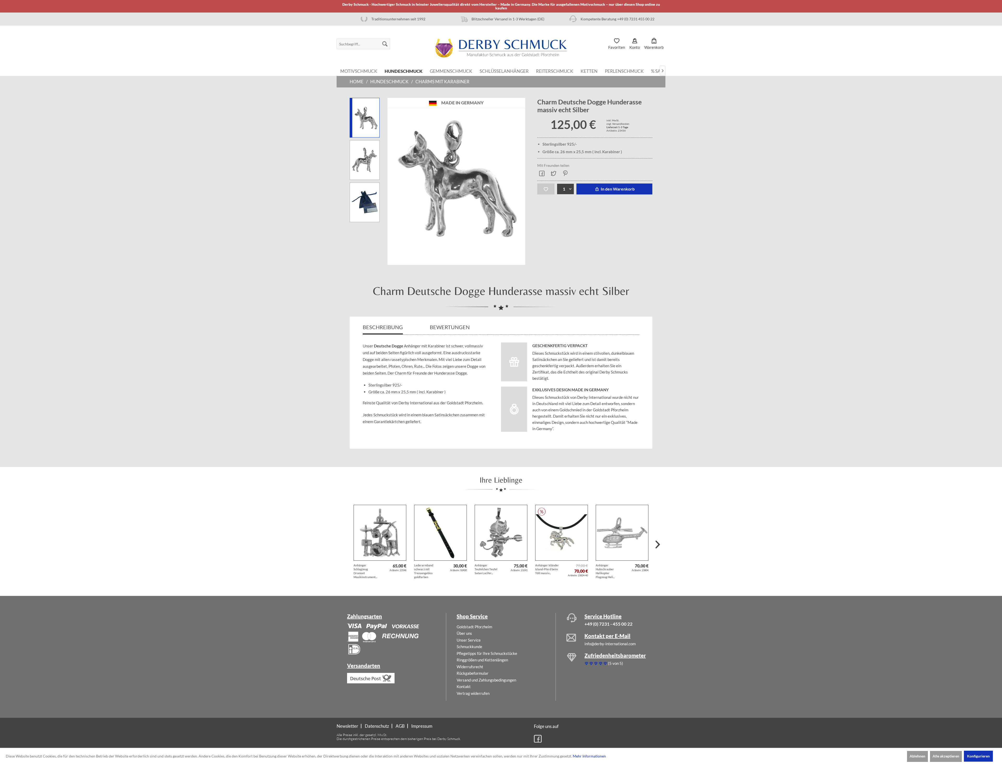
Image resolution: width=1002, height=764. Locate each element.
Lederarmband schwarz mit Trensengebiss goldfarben (423, 571)
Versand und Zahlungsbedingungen (486, 680)
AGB (400, 726)
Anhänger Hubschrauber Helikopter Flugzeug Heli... (605, 571)
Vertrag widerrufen (473, 693)
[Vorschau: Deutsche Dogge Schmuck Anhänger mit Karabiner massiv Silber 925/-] (365, 118)
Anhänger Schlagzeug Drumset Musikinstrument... (365, 571)
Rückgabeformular (472, 673)
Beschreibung (383, 327)
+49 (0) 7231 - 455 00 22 (608, 624)
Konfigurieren (978, 756)
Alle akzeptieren (946, 756)
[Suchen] (385, 44)
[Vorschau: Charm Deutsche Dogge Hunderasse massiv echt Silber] (365, 160)
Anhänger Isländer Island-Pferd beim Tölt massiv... (547, 569)
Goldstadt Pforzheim (474, 626)
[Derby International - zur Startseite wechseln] (501, 48)
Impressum (421, 726)
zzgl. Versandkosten (617, 123)
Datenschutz (377, 726)
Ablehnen (917, 756)
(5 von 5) (615, 663)
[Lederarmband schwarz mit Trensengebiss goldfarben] (440, 533)
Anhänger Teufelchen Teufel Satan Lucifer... (486, 569)
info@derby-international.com (610, 643)
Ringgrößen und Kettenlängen (482, 660)
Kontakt (464, 686)
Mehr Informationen (589, 756)
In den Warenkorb (617, 188)
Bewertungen (450, 327)
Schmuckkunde (469, 646)
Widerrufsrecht (470, 666)
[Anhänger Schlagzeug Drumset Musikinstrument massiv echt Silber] (380, 533)
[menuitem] (363, 44)
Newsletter (347, 726)
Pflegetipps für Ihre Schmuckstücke (487, 653)
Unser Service (469, 640)
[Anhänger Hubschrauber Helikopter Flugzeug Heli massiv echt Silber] (622, 533)
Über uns (464, 633)
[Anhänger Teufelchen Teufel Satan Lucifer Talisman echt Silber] (501, 533)
